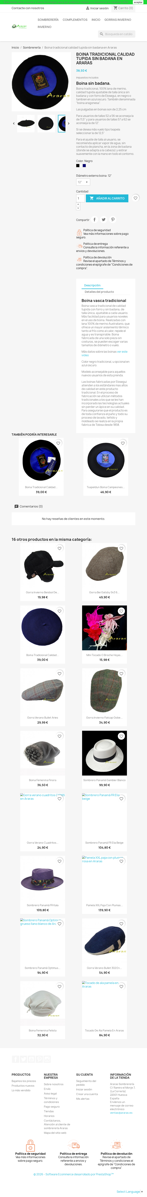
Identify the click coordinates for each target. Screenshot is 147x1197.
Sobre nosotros (53, 1084)
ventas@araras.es (121, 1112)
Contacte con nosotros (28, 8)
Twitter (23, 1059)
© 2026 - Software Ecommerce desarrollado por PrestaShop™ (74, 1174)
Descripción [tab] (92, 285)
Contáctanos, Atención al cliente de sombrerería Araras (57, 1124)
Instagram (47, 1059)
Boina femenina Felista (42, 1030)
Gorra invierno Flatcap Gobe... (104, 717)
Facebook (15, 1059)
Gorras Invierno (118, 20)
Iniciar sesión (84, 1089)
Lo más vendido (21, 1090)
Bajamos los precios (24, 1081)
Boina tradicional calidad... (41, 487)
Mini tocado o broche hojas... (104, 655)
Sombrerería (48, 20)
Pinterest (112, 219)
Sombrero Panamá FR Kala (42, 905)
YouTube (31, 1059)
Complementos (75, 20)
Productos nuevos (23, 1085)
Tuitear (103, 219)
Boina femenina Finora (42, 780)
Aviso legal (50, 1093)
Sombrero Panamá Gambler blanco (104, 780)
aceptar (138, 2)
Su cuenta (84, 1075)
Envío (47, 1089)
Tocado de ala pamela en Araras (104, 1030)
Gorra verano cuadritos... (42, 842)
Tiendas (49, 1111)
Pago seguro (52, 1106)
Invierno (44, 27)
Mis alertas (82, 1098)
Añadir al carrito (107, 198)
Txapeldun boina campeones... (106, 487)
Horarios (49, 1116)
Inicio (96, 20)
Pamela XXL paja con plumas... (104, 905)
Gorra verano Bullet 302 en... (104, 968)
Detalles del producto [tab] (99, 292)
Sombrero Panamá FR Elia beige (104, 842)
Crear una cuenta (87, 1094)
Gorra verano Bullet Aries (42, 717)
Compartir (94, 219)
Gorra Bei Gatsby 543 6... (104, 592)
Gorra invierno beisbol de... (42, 592)
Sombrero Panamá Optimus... (42, 968)
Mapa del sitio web (55, 1132)
